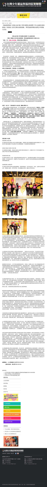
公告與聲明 (6, 380)
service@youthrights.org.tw (11, 463)
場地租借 (8, 453)
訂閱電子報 (4, 453)
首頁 (3, 20)
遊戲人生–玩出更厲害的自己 (10, 433)
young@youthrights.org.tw (32, 463)
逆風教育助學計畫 (8, 421)
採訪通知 (5, 383)
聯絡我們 (43, 3)
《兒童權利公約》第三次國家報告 (11, 414)
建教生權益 (6, 407)
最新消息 (6, 20)
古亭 (9, 456)
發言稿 (5, 388)
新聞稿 (9, 20)
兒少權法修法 (7, 403)
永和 (31, 456)
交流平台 (5, 391)
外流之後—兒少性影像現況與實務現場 (13, 431)
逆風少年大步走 (7, 418)
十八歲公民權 (7, 410)
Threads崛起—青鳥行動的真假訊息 (12, 429)
